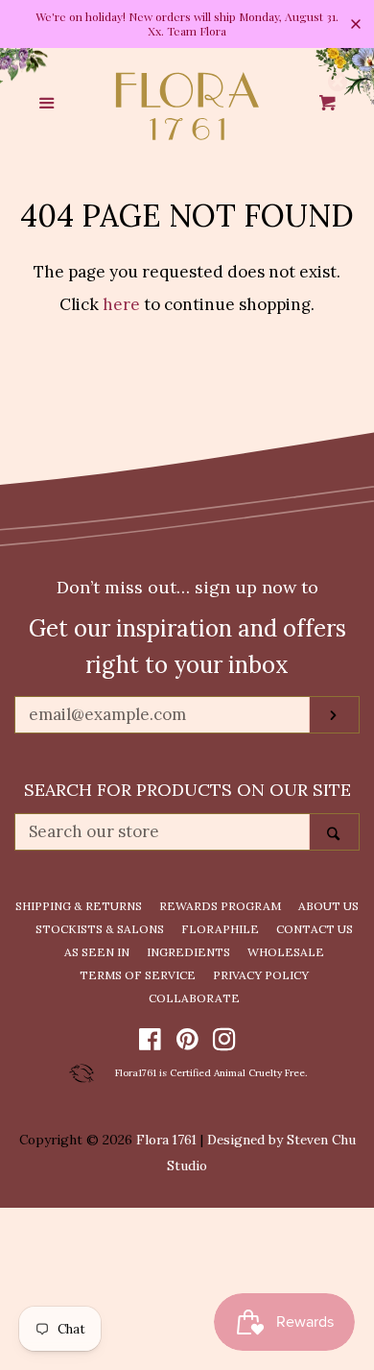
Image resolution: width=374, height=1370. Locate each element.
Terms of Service (138, 975)
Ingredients (188, 952)
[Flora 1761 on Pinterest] (187, 1042)
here (121, 304)
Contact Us (314, 929)
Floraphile (220, 929)
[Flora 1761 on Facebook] (150, 1042)
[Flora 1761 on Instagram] (224, 1042)
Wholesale (285, 952)
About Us (328, 906)
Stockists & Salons (99, 929)
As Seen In (96, 952)
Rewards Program (220, 906)
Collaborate (194, 998)
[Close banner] (355, 24)
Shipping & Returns (78, 906)
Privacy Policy (261, 975)
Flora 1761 (166, 1139)
